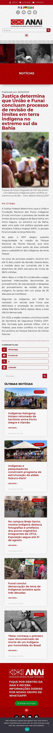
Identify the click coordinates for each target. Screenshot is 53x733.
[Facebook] (24, 12)
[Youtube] (29, 12)
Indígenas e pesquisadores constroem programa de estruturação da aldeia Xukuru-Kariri (24, 472)
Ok (27, 729)
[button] (27, 35)
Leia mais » (12, 428)
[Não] (48, 725)
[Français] (22, 7)
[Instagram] (18, 12)
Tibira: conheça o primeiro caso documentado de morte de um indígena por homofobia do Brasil (25, 640)
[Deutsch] (25, 7)
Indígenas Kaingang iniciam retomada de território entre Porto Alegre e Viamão (22, 418)
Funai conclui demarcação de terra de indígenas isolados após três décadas (24, 588)
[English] (19, 7)
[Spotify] (35, 12)
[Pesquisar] (48, 30)
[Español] (32, 7)
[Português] (29, 7)
